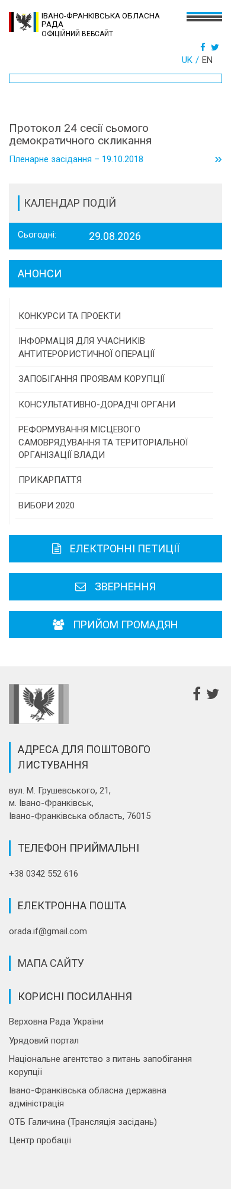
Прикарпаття (50, 480)
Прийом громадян (125, 624)
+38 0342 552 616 (43, 873)
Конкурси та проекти (69, 316)
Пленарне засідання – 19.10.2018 (115, 159)
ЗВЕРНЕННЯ (125, 586)
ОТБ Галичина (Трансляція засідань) (83, 1122)
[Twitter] (216, 47)
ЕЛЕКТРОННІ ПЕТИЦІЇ (124, 548)
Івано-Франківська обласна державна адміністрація (87, 1096)
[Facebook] (204, 47)
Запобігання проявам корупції (91, 379)
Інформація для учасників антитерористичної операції (86, 347)
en (207, 60)
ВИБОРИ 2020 (46, 505)
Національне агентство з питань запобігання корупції (100, 1065)
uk (187, 60)
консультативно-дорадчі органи (96, 404)
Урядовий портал (44, 1040)
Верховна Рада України (56, 1021)
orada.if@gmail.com (48, 931)
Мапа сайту (51, 963)
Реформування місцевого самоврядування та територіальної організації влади (103, 442)
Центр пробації (40, 1140)
